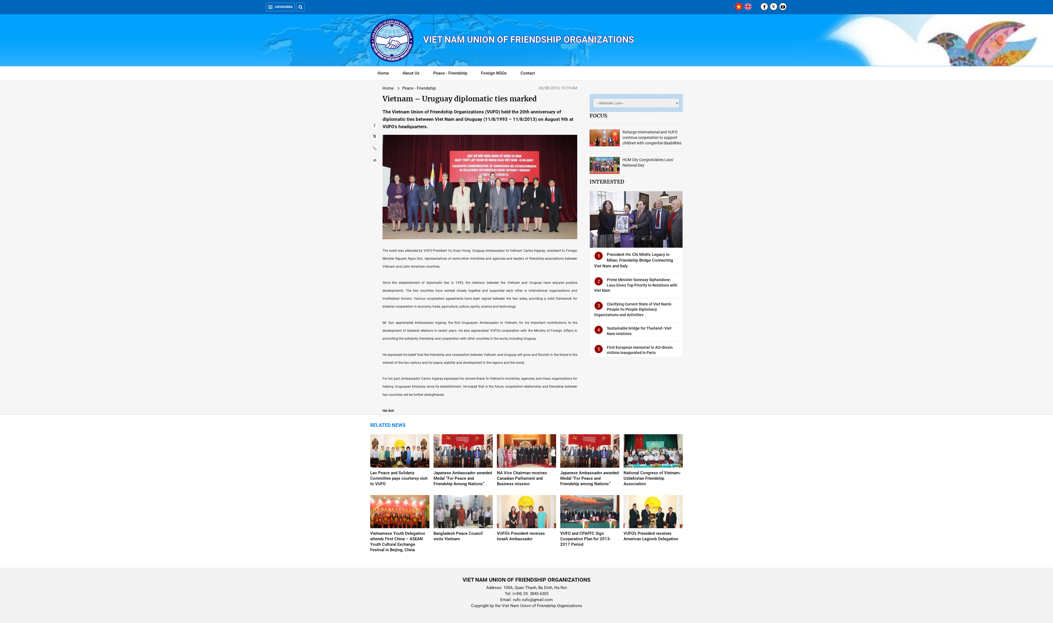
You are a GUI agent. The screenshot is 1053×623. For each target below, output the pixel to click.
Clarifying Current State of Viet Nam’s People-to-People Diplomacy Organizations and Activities (632, 309)
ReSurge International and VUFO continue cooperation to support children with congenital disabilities (651, 137)
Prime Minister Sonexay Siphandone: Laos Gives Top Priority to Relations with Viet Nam (635, 285)
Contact (527, 73)
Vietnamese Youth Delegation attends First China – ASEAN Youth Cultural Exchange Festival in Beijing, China (397, 541)
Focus (598, 115)
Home (383, 73)
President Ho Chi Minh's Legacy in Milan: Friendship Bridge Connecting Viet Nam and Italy (633, 260)
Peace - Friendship (450, 73)
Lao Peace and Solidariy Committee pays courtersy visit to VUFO (399, 478)
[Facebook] (764, 6)
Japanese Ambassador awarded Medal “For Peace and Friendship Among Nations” (463, 478)
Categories (284, 7)
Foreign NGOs (494, 73)
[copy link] (374, 148)
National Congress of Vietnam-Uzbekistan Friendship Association (652, 478)
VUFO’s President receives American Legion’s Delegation (651, 536)
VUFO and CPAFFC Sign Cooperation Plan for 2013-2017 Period (585, 539)
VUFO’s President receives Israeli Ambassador (521, 536)
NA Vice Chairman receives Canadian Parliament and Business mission (522, 478)
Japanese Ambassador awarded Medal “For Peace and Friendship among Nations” (589, 478)
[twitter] (773, 6)
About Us (411, 73)
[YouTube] (783, 6)
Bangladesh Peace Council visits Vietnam (458, 536)
